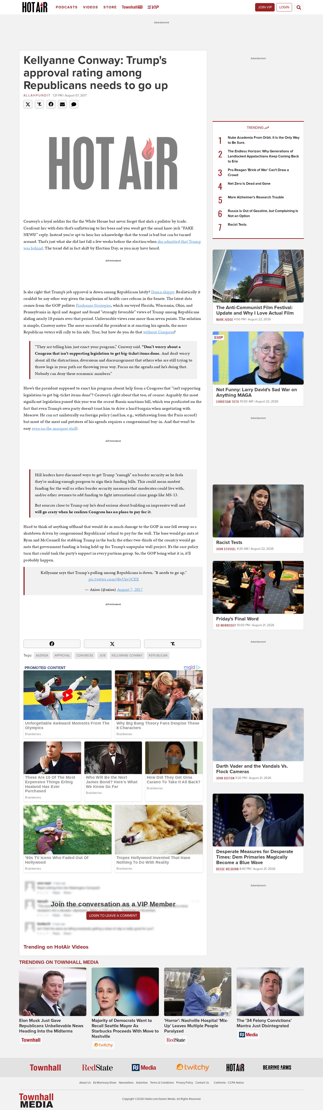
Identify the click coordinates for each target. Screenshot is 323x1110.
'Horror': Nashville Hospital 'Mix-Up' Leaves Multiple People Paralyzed (196, 1026)
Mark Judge (224, 319)
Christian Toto (227, 401)
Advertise (142, 1082)
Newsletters (126, 1082)
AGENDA (42, 655)
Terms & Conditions (162, 1082)
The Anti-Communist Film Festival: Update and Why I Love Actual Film (255, 310)
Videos (90, 7)
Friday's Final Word (237, 619)
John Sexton (225, 778)
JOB (102, 655)
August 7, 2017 (130, 589)
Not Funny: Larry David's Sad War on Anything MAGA (256, 392)
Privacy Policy (184, 1082)
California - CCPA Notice (229, 1082)
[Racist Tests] (258, 511)
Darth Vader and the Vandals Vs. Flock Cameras (252, 768)
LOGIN (284, 7)
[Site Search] (299, 7)
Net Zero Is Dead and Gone (249, 183)
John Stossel (226, 548)
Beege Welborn (227, 869)
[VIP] (154, 7)
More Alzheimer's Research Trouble (256, 197)
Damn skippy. (163, 292)
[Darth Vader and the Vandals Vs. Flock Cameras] (258, 734)
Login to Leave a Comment (113, 915)
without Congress (158, 332)
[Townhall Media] (36, 1100)
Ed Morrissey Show (104, 1082)
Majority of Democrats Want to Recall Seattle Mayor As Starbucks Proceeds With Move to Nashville (125, 1028)
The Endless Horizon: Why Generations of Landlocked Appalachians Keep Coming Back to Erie (263, 156)
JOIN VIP (265, 7)
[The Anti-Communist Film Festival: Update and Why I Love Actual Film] (258, 276)
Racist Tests (237, 224)
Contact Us (202, 1082)
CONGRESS (84, 655)
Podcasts (67, 7)
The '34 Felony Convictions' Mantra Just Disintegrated (264, 1023)
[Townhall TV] (133, 7)
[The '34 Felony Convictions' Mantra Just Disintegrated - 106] (270, 992)
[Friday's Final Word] (258, 587)
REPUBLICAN (158, 655)
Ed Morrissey (226, 625)
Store (110, 7)
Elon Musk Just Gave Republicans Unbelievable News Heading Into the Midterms (51, 1026)
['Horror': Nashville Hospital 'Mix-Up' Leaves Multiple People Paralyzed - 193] (197, 992)
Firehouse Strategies (93, 305)
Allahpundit (37, 95)
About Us (85, 1082)
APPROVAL (62, 655)
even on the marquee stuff (54, 428)
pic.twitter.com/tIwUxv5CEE (114, 579)
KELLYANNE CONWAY (127, 655)
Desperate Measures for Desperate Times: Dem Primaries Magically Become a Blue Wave (254, 857)
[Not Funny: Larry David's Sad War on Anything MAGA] (258, 358)
